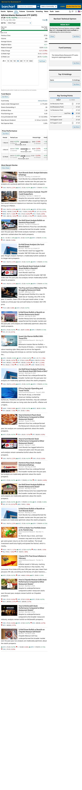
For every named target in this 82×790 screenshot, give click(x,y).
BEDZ (34, 408)
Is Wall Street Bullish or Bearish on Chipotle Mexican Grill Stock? (32, 630)
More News (5, 168)
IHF (18, 360)
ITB (4, 365)
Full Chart (42, 61)
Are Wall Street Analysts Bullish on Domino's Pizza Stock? (32, 221)
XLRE (19, 575)
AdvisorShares (42, 101)
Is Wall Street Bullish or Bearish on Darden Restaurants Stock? (32, 313)
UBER (18, 504)
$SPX (34, 187)
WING (4, 211)
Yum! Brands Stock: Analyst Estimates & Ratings (33, 174)
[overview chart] (24, 75)
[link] (44, 20)
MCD (4, 601)
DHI (4, 360)
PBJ (4, 552)
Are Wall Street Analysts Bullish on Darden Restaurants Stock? (32, 485)
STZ (17, 365)
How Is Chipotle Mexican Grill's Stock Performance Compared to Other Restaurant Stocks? (33, 582)
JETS (18, 411)
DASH (20, 216)
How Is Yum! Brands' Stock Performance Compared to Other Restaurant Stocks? (31, 441)
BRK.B (32, 360)
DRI (35, 211)
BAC (34, 358)
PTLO (4, 308)
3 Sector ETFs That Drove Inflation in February (32, 557)
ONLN (35, 549)
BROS (4, 214)
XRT (17, 552)
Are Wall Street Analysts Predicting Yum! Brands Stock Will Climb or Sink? (33, 370)
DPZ (35, 216)
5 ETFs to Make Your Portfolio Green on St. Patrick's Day (32, 529)
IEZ (33, 575)
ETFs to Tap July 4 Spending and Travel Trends (31, 389)
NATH (34, 209)
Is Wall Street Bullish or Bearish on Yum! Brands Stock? (32, 510)
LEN (34, 362)
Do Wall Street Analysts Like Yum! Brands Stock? (31, 245)
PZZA (19, 434)
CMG (19, 214)
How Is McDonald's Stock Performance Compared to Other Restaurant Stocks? (31, 608)
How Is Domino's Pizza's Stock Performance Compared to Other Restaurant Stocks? (31, 417)
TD (3, 238)
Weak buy (65, 24)
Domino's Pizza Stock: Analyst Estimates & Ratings (30, 464)
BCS (19, 330)
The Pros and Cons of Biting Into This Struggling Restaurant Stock (33, 289)
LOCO (33, 214)
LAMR (32, 365)
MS (35, 502)
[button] (80, 11)
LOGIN (62, 6)
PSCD (4, 549)
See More (5, 97)
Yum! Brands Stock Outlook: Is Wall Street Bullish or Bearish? (32, 267)
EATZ (19, 187)
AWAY (4, 408)
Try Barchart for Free (74, 6)
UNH (4, 362)
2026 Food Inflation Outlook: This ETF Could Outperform (33, 193)
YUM (4, 187)
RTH (4, 411)
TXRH (4, 216)
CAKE (20, 211)
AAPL (4, 358)
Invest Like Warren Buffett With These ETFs (31, 337)
